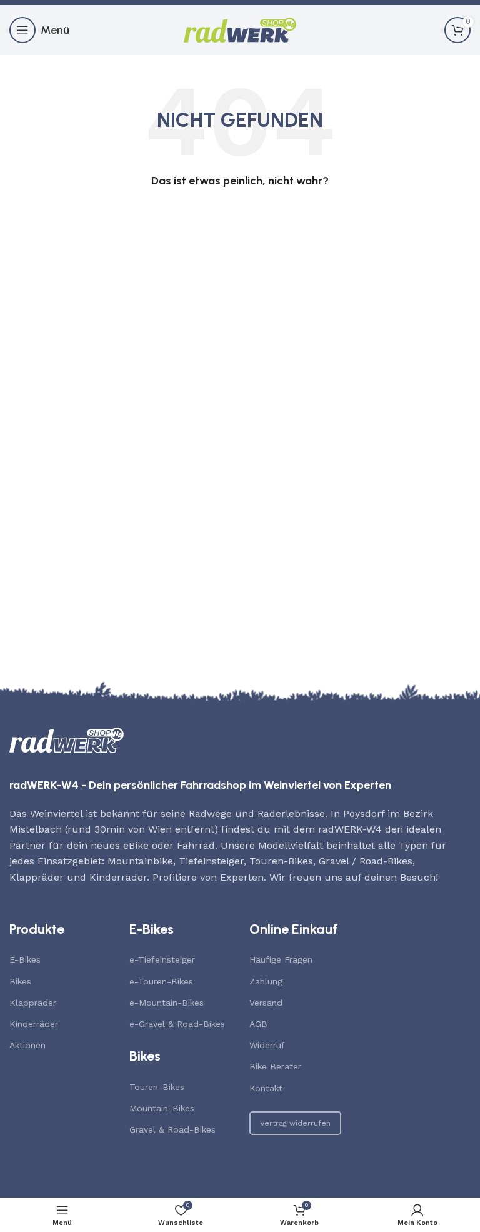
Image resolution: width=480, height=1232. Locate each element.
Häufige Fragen (280, 959)
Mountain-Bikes (161, 1108)
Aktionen (27, 1045)
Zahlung (265, 981)
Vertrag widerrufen (295, 1123)
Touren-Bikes (156, 1087)
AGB (258, 1024)
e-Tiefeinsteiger (162, 959)
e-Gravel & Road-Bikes (177, 1024)
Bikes (20, 981)
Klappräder (32, 1003)
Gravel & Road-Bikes (172, 1129)
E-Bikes (25, 959)
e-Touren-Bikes (161, 981)
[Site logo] (240, 29)
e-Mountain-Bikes (166, 1003)
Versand (265, 1003)
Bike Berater (275, 1066)
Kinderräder (33, 1024)
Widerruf (267, 1045)
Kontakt (265, 1088)
